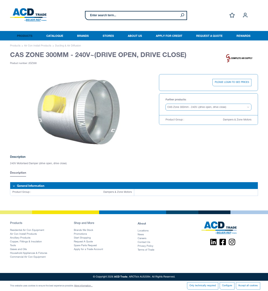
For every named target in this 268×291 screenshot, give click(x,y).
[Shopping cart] (256, 11)
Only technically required (202, 286)
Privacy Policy (145, 246)
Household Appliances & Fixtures (28, 253)
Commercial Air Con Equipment (28, 257)
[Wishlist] (232, 15)
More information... (83, 286)
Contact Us (144, 242)
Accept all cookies (248, 286)
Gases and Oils (18, 249)
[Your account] (245, 15)
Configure (227, 286)
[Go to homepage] (28, 14)
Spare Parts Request (85, 245)
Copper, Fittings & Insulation (26, 242)
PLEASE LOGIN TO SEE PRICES (232, 82)
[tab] (18, 173)
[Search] (182, 15)
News (141, 234)
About (142, 223)
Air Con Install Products (23, 234)
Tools (13, 245)
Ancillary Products (20, 238)
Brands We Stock (83, 230)
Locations (143, 231)
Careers (142, 238)
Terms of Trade (146, 250)
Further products (176, 100)
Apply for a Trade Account (88, 249)
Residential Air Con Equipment (27, 230)
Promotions (80, 234)
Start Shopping (82, 238)
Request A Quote (83, 242)
